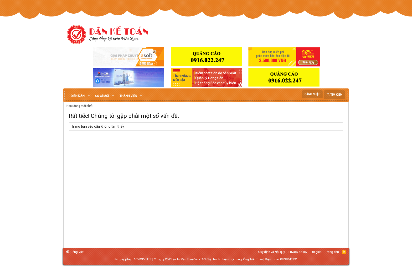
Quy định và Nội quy (271, 252)
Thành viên (128, 96)
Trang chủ (332, 252)
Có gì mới (102, 96)
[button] (89, 96)
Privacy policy (297, 252)
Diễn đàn (78, 96)
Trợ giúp (316, 252)
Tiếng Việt (76, 252)
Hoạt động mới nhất (80, 106)
